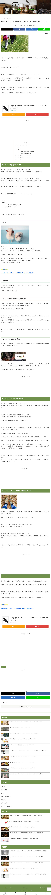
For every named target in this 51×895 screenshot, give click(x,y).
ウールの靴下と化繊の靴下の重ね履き (26, 151)
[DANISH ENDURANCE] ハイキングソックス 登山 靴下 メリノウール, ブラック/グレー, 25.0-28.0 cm (29, 106)
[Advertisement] (25, 130)
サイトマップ (25, 887)
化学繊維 (20, 149)
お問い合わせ (42, 887)
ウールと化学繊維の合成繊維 (24, 153)
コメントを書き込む (25, 706)
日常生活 (3, 666)
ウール (19, 147)
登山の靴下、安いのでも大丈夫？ (24, 155)
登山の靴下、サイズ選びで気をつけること (26, 157)
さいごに (19, 159)
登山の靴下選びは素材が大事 (23, 145)
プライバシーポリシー (8, 887)
